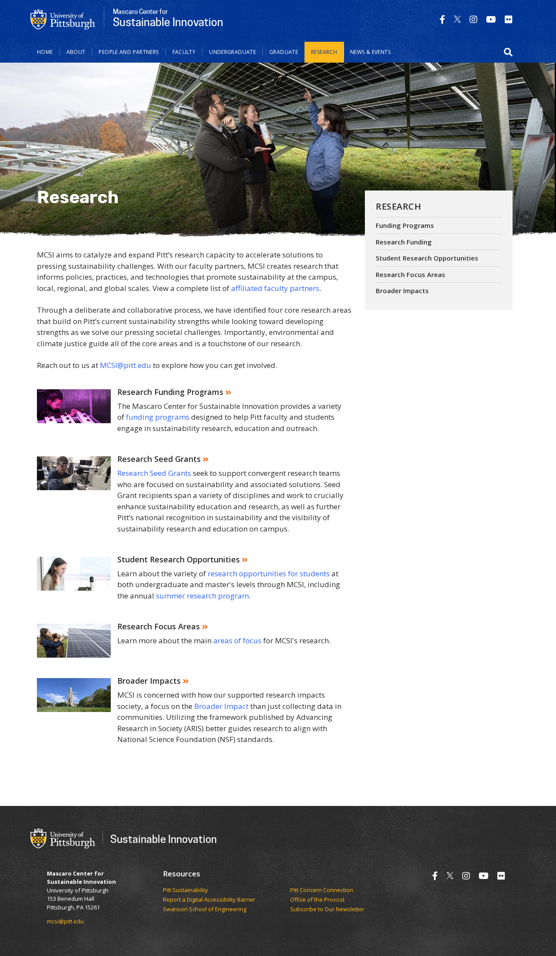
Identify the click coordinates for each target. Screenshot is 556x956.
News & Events (370, 52)
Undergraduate (232, 52)
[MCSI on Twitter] (457, 19)
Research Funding (404, 241)
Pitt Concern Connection (321, 890)
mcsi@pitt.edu (65, 921)
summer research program (202, 596)
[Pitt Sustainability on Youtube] (491, 19)
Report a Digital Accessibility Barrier (209, 899)
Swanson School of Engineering (204, 909)
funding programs (157, 417)
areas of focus (237, 640)
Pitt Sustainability (185, 890)
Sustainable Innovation (163, 839)
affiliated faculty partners (275, 288)
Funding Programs (405, 225)
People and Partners (129, 52)
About (76, 52)
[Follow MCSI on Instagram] (473, 19)
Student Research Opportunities (427, 258)
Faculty (184, 52)
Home (45, 52)
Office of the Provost (317, 899)
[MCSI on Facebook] (442, 19)
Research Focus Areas (410, 274)
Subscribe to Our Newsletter (327, 909)
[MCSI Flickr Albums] (509, 19)
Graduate (283, 52)
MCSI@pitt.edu (125, 365)
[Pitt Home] (63, 19)
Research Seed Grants (154, 473)
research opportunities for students (269, 573)
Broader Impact (221, 706)
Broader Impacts (402, 290)
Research (324, 52)
